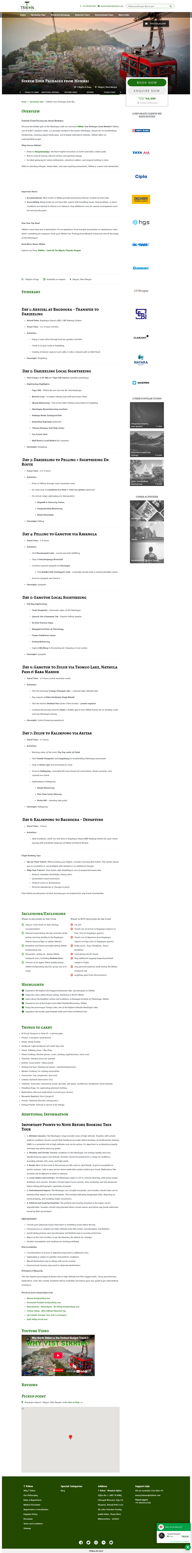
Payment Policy (30, 1514)
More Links (124, 14)
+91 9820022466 (89, 6)
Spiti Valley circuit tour (37, 1319)
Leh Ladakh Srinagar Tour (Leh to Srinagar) (46, 1315)
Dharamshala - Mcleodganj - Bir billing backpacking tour (53, 1306)
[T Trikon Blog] (104, 1543)
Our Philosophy (31, 1495)
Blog (63, 1490)
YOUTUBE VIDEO (70, 92)
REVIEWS (90, 92)
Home (23, 14)
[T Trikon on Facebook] (81, 1543)
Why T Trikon (29, 1490)
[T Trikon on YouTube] (111, 1543)
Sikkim (80, 126)
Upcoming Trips (38, 14)
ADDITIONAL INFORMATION (51, 92)
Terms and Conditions (33, 1523)
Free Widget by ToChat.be (179, 1542)
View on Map (74, 1402)
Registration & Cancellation (36, 1509)
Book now (147, 82)
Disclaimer (28, 1519)
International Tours (104, 14)
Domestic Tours (82, 14)
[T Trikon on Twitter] (88, 1543)
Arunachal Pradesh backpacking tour (44, 1302)
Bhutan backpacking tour (38, 1298)
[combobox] (149, 6)
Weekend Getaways (60, 14)
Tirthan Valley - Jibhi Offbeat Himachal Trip (46, 1310)
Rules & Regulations (33, 1500)
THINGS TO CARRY (32, 92)
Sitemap (27, 1528)
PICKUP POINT (109, 92)
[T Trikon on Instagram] (96, 1543)
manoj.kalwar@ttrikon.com (111, 6)
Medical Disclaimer (32, 1504)
